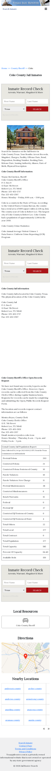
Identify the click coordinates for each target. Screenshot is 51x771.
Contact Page (25, 746)
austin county (34, 720)
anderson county (13, 688)
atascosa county (35, 709)
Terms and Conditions (25, 748)
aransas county (12, 720)
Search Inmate (26, 743)
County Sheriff (18, 68)
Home (4, 68)
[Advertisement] (25, 38)
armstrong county (35, 699)
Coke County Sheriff (25, 625)
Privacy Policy (25, 751)
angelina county (12, 709)
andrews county (12, 699)
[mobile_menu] (46, 9)
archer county (35, 688)
